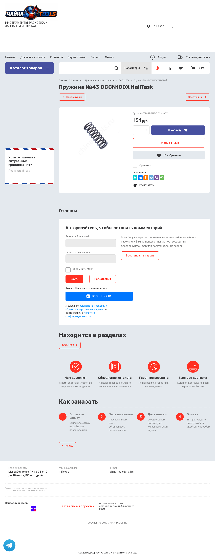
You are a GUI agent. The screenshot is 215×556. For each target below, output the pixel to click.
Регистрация (102, 279)
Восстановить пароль (140, 255)
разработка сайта (100, 552)
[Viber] (156, 177)
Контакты (56, 57)
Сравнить (145, 165)
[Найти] (116, 68)
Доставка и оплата (32, 57)
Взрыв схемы (76, 57)
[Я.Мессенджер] (135, 177)
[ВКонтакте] (140, 177)
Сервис (95, 57)
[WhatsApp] (162, 177)
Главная (10, 57)
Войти (74, 279)
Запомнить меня (83, 268)
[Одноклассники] (145, 177)
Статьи (109, 57)
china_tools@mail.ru (122, 471)
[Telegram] (151, 177)
